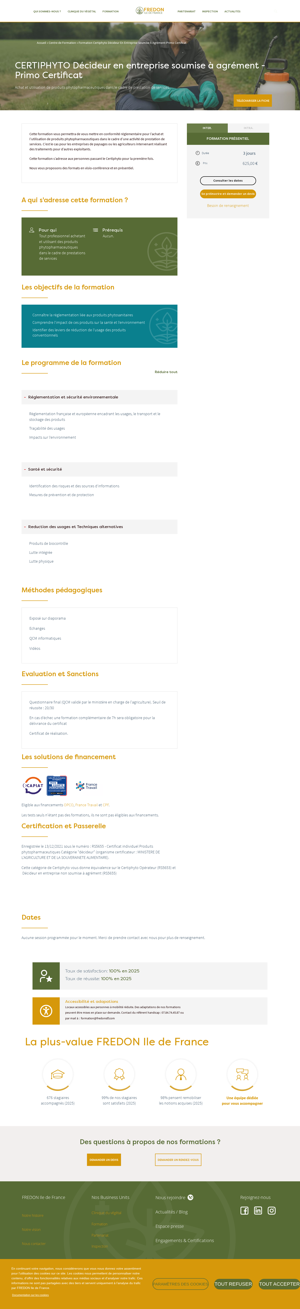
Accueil (41, 43)
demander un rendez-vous (178, 1160)
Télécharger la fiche (252, 100)
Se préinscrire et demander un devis (228, 193)
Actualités (232, 11)
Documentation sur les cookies (30, 1295)
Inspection (210, 11)
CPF (106, 804)
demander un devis (104, 1160)
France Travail (86, 804)
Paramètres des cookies (180, 1284)
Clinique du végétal (82, 11)
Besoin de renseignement (228, 205)
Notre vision (31, 1229)
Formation (111, 11)
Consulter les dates (228, 180)
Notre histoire (32, 1215)
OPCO (69, 804)
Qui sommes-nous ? (47, 11)
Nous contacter (34, 1243)
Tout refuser (233, 1284)
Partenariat (187, 11)
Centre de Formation (62, 43)
